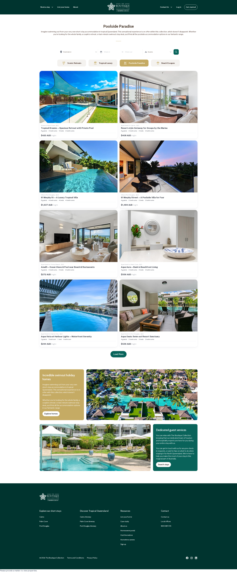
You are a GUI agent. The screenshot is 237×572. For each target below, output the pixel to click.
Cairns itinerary (85, 517)
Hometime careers (127, 540)
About (75, 7)
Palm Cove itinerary (87, 521)
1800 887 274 (166, 526)
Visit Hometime (126, 535)
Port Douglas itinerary (88, 526)
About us (123, 526)
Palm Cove (44, 521)
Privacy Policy (92, 558)
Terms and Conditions (75, 558)
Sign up (123, 544)
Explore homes (51, 414)
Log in (178, 7)
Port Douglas (44, 526)
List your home (63, 7)
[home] (118, 7)
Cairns (42, 517)
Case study (124, 521)
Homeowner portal (127, 530)
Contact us (165, 517)
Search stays (163, 464)
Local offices (166, 521)
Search (176, 52)
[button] (47, 7)
